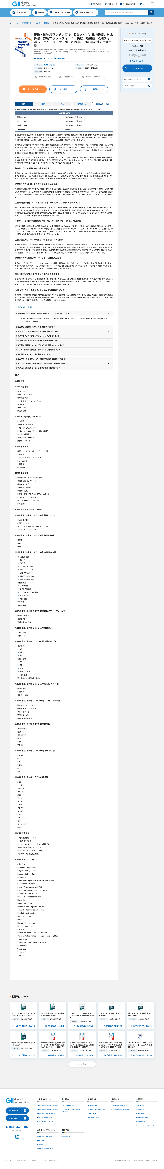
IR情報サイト (142, 1121)
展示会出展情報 (119, 1106)
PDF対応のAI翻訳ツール (97, 1110)
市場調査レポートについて (31, 23)
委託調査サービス (69, 1106)
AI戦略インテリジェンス (47, 1137)
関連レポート (101, 104)
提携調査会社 (142, 1117)
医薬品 (46, 23)
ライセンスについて (136, 61)
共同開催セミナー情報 (121, 1110)
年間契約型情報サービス (47, 1114)
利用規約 (35, 1161)
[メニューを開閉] (152, 4)
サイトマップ (9, 1161)
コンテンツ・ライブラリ (145, 1125)
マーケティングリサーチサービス (71, 1111)
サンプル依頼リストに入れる (25, 1026)
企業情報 (139, 1099)
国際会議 (66, 1137)
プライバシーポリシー (22, 1161)
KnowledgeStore (45, 1148)
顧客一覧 (140, 1114)
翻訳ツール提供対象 (94, 77)
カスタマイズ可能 (46, 77)
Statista (41, 1141)
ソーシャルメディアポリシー (49, 1161)
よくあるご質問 (93, 1117)
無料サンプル (93, 1106)
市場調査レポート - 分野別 (48, 1106)
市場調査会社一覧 (45, 1117)
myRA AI (41, 1144)
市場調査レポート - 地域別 (48, 1110)
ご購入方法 (92, 1114)
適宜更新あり (69, 77)
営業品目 (140, 1110)
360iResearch (49, 65)
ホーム (15, 23)
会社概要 (140, 1106)
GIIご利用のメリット (45, 1121)
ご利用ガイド (92, 1099)
